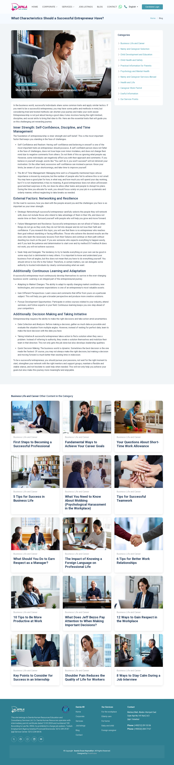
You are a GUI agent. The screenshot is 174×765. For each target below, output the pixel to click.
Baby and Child (108, 726)
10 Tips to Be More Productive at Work (27, 619)
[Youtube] (41, 739)
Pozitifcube (92, 753)
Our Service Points (129, 99)
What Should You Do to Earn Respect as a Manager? (34, 561)
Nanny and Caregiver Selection (134, 49)
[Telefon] (125, 7)
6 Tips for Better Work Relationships (133, 561)
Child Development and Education (136, 54)
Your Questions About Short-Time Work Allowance (138, 444)
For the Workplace (109, 712)
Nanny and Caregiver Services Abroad (138, 77)
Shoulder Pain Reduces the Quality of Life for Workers (85, 677)
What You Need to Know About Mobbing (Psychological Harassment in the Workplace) (85, 502)
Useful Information (129, 93)
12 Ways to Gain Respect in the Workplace (137, 619)
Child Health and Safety (131, 60)
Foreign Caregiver (109, 730)
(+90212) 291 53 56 (142, 725)
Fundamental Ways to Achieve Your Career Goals (84, 444)
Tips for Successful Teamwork (131, 498)
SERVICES (67, 7)
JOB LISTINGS (86, 7)
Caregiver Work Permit (131, 88)
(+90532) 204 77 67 (142, 729)
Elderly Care (106, 716)
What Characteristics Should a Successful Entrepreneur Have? (49, 90)
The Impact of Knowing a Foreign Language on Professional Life (83, 563)
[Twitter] (14, 739)
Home (153, 18)
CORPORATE (48, 7)
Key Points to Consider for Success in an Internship (33, 677)
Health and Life (127, 82)
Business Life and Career (132, 43)
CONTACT (112, 7)
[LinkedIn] (34, 739)
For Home (106, 721)
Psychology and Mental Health (134, 71)
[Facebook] (20, 739)
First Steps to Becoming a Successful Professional (32, 444)
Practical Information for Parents (135, 65)
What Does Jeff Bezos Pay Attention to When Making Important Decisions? (85, 621)
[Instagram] (27, 739)
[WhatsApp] (120, 6)
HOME (35, 7)
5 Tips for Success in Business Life (29, 498)
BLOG (100, 7)
